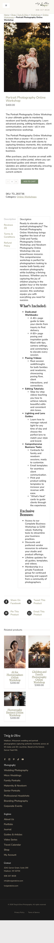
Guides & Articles (13, 834)
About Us (9, 819)
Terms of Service (34, 912)
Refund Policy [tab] (8, 244)
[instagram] (9, 759)
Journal (7, 829)
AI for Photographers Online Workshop (15, 676)
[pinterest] (14, 759)
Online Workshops (27, 196)
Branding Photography (16, 800)
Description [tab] (10, 219)
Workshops (36, 15)
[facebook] (5, 759)
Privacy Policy (19, 912)
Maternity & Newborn (15, 785)
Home (6, 15)
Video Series (10, 839)
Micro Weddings (12, 775)
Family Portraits (12, 780)
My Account (10, 854)
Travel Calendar (12, 844)
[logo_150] (42, 3)
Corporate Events (13, 806)
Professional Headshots (16, 795)
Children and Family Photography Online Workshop (39, 677)
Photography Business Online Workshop (14, 712)
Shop (6, 849)
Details (15, 654)
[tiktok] (18, 759)
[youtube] (23, 759)
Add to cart (29, 181)
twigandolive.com (11, 886)
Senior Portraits (12, 790)
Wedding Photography (16, 770)
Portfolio (8, 824)
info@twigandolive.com (13, 881)
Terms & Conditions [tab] (9, 235)
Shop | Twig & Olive (20, 15)
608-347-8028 (42, 10)
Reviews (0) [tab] (8, 226)
